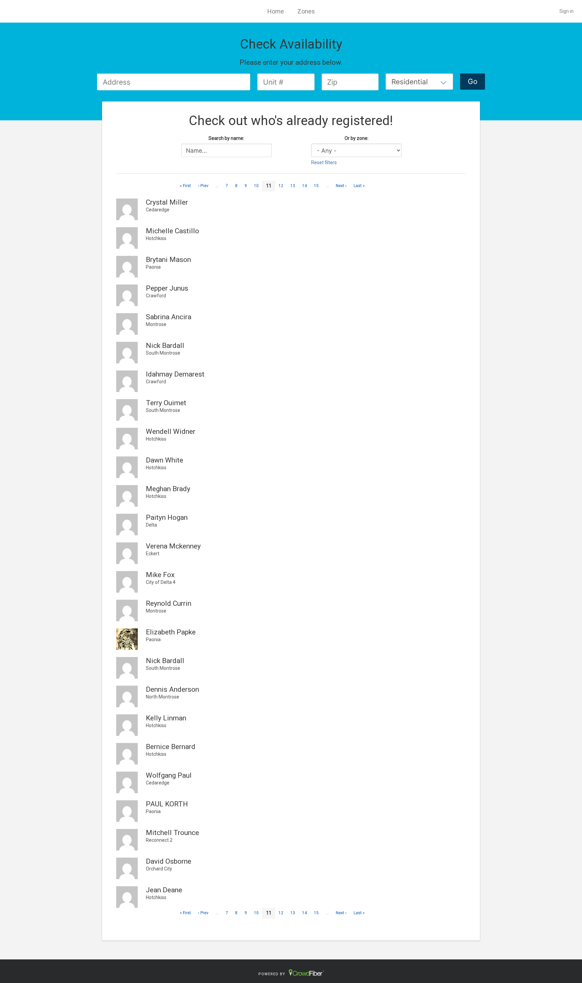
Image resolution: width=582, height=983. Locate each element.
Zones (306, 11)
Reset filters (324, 162)
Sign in (566, 11)
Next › (341, 185)
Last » (359, 185)
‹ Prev (203, 185)
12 (281, 185)
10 (256, 185)
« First (185, 185)
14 (304, 185)
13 (292, 185)
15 (316, 185)
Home (275, 11)
